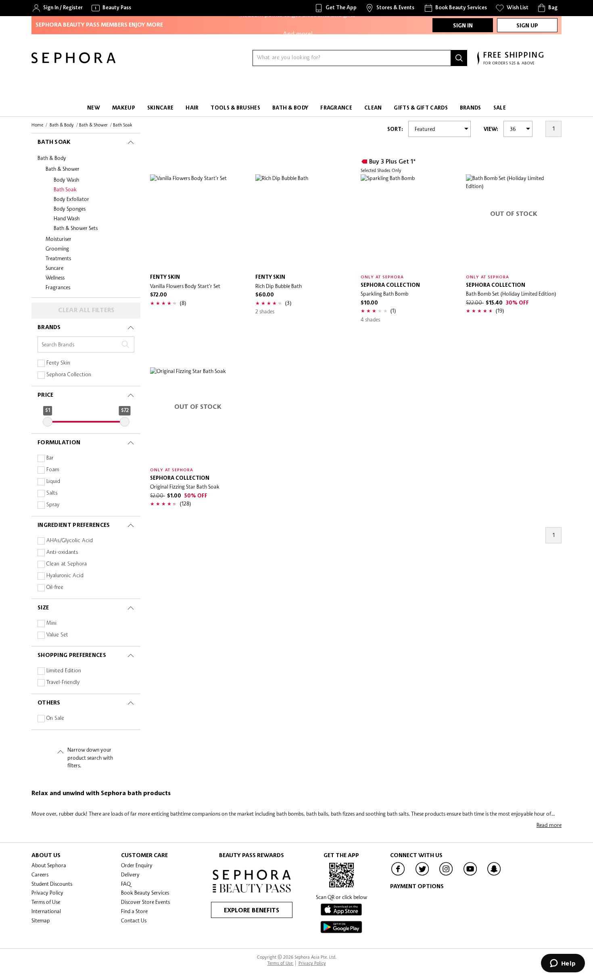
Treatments (58, 258)
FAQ (126, 884)
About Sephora (48, 865)
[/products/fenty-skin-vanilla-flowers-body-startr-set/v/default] (198, 222)
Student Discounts (51, 884)
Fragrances (58, 287)
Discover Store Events (145, 902)
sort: (395, 129)
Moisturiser (58, 239)
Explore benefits (251, 911)
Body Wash (66, 179)
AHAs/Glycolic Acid (69, 540)
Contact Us (133, 920)
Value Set (57, 635)
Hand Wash (66, 218)
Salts (52, 493)
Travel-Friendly (62, 682)
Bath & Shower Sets (76, 228)
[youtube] (470, 875)
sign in (463, 26)
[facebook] (398, 875)
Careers (39, 874)
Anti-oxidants (62, 552)
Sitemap (40, 920)
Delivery (130, 874)
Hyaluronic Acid (65, 575)
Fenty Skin (58, 363)
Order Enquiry (136, 865)
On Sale (55, 718)
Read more (549, 825)
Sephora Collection (68, 374)
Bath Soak (65, 189)
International (46, 911)
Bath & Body (52, 158)
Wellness (55, 277)
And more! (298, 31)
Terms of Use (45, 902)
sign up (527, 26)
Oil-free (54, 587)
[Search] (459, 58)
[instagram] (446, 875)
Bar (49, 458)
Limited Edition (63, 670)
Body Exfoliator (71, 199)
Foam (52, 469)
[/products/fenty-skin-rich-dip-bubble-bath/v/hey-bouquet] (303, 222)
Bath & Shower (62, 169)
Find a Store (134, 911)
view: (491, 129)
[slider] (47, 422)
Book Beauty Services (145, 892)
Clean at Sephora (66, 564)
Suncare (54, 268)
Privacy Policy (47, 892)
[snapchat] (494, 875)
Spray (52, 505)
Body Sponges (70, 208)
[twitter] (422, 875)
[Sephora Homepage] (73, 61)
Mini (51, 623)
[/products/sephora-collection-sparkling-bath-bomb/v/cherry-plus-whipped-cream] (408, 222)
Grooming (57, 248)
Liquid (53, 481)
